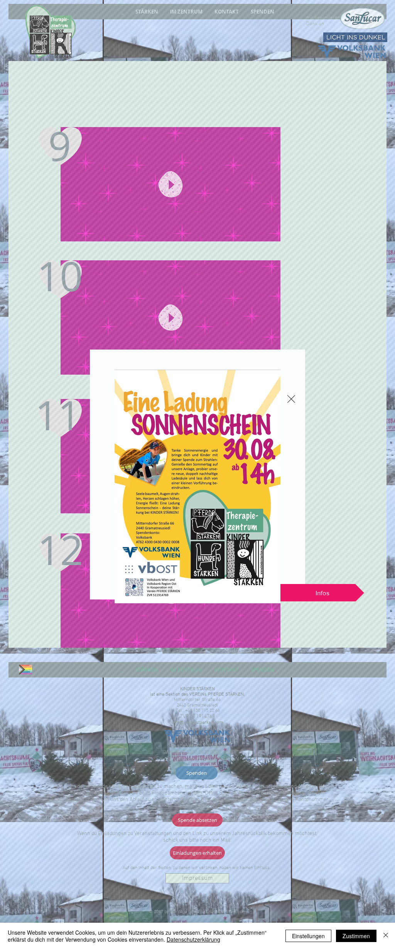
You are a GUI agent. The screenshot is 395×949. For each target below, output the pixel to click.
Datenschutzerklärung (193, 939)
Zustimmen (356, 936)
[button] (291, 399)
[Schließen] (385, 936)
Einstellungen (308, 936)
